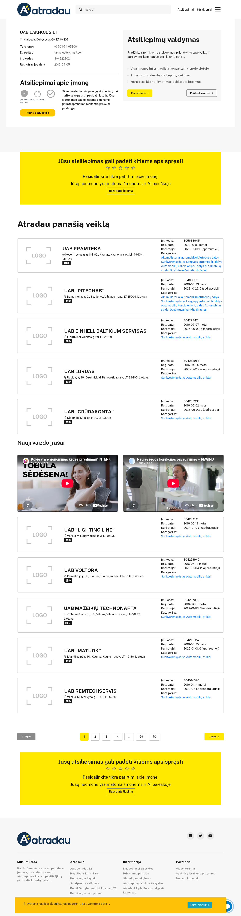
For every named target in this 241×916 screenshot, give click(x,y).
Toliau (212, 736)
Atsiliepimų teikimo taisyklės (143, 883)
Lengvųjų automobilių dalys (204, 261)
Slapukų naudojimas (137, 878)
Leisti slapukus (200, 905)
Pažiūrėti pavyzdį (200, 93)
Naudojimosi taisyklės (138, 868)
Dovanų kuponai (187, 878)
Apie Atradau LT (81, 868)
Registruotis (138, 93)
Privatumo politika (136, 873)
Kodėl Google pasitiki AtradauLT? (93, 888)
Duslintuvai (177, 270)
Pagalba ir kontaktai (84, 873)
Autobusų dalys (208, 257)
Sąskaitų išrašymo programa (195, 873)
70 (154, 736)
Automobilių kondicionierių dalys (182, 266)
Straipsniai (204, 9)
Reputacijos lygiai (82, 878)
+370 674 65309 (65, 46)
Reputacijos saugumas (85, 893)
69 (141, 736)
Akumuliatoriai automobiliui (179, 257)
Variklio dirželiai (195, 270)
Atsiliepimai (185, 9)
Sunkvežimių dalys (173, 261)
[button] (218, 9)
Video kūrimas (186, 868)
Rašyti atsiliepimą (37, 112)
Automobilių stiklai (198, 337)
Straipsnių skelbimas (84, 883)
